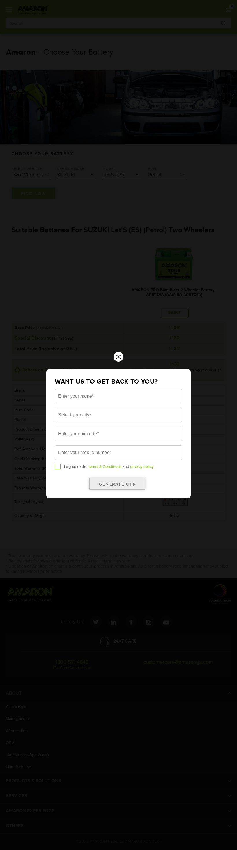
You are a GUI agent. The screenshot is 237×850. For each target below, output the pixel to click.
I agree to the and (108, 466)
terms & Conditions (105, 466)
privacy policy (141, 466)
